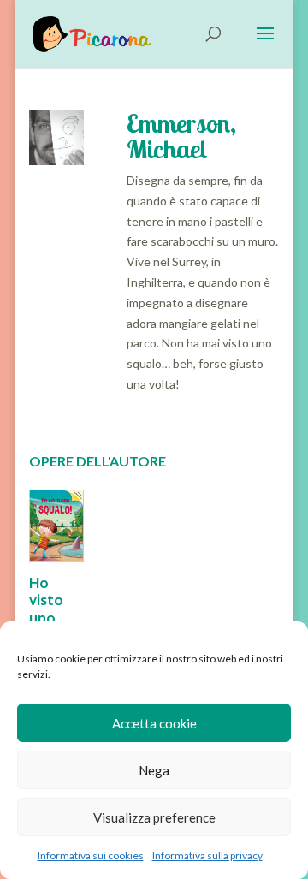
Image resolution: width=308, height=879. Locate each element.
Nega (154, 770)
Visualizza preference (154, 817)
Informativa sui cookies (91, 855)
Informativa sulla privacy (207, 855)
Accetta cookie (154, 723)
